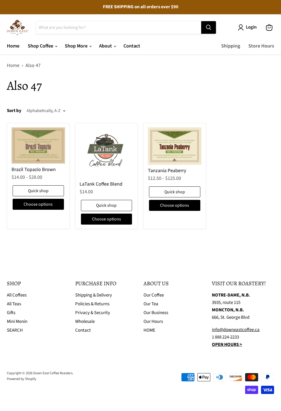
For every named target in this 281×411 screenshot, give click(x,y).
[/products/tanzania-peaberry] (175, 146)
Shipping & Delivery (93, 295)
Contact (131, 46)
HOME (149, 330)
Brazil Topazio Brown (34, 169)
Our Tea (151, 304)
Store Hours (261, 46)
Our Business (156, 312)
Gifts (11, 312)
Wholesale (85, 321)
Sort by (14, 110)
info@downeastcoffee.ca (236, 329)
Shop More (77, 46)
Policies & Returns (92, 304)
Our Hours (153, 321)
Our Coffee (154, 295)
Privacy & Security (92, 312)
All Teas (14, 304)
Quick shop (38, 191)
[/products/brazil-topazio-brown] (38, 145)
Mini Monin (17, 321)
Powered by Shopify (21, 378)
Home (13, 46)
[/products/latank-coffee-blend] (106, 152)
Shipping (230, 46)
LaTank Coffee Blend (101, 184)
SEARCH (15, 330)
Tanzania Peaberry (167, 170)
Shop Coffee (41, 46)
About (106, 46)
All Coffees (17, 295)
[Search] (208, 27)
